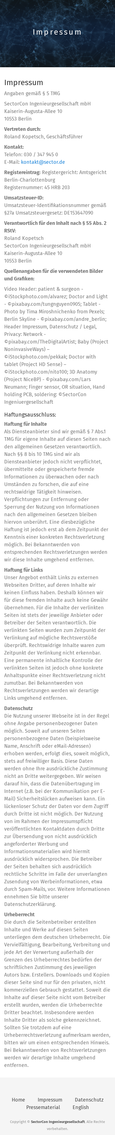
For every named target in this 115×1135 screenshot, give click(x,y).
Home (18, 1100)
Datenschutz (89, 1100)
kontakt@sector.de (43, 162)
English (81, 1107)
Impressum (50, 1100)
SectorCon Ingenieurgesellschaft (58, 1122)
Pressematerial (43, 1107)
